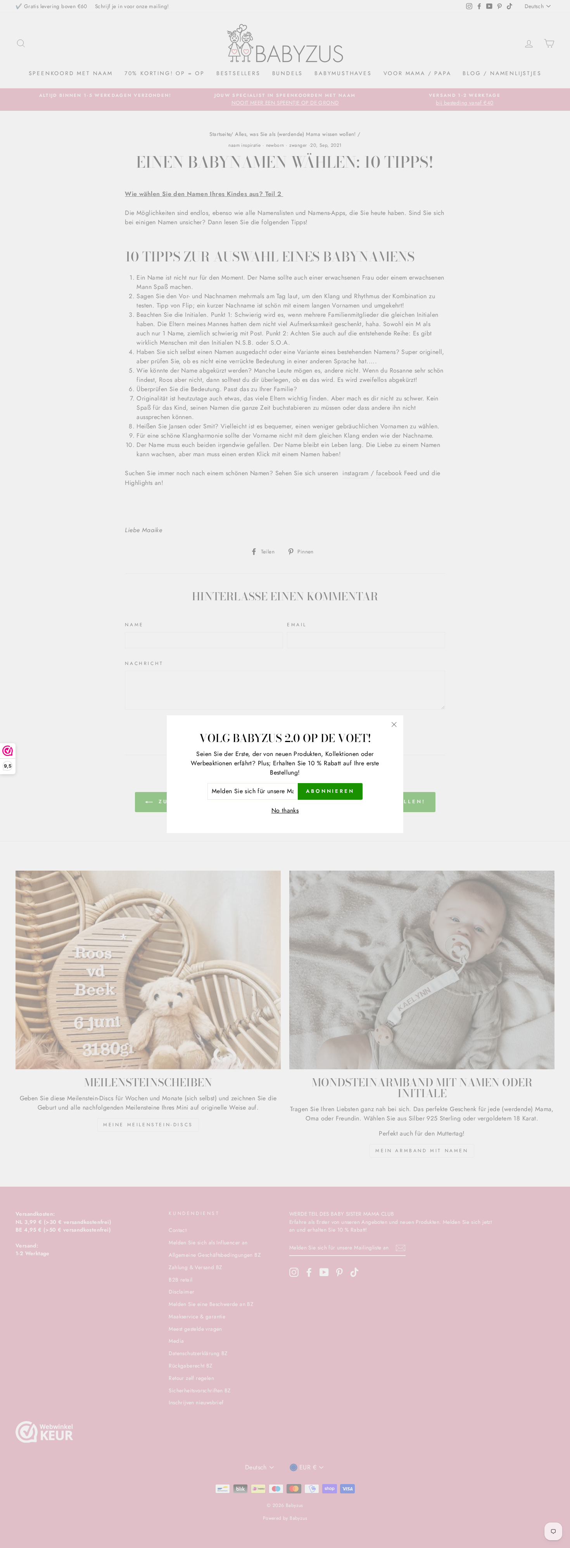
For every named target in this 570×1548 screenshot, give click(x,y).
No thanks (285, 810)
